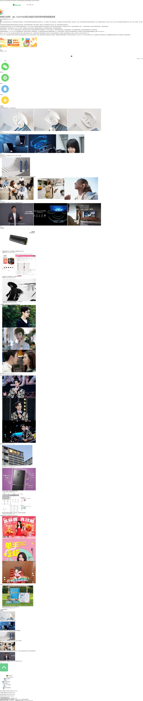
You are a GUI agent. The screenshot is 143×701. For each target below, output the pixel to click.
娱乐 (6, 0)
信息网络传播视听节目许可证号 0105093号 (7, 694)
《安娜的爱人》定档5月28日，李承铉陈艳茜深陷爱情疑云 (10, 304)
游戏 (13, 0)
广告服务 (11, 698)
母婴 (18, 0)
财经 (27, 0)
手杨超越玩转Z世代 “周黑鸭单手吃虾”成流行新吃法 (9, 515)
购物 (36, 0)
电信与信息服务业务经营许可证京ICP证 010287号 (8, 690)
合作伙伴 (8, 698)
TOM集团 (1, 698)
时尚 (11, 0)
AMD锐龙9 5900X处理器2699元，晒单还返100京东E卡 (12, 276)
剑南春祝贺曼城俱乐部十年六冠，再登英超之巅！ (10, 606)
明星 (10, 0)
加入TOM (15, 698)
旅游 (15, 0)
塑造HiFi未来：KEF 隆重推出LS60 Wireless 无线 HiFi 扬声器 (10, 155)
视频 (26, 0)
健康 (29, 0)
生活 (17, 0)
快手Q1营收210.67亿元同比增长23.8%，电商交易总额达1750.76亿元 (14, 465)
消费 (33, 0)
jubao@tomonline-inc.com (28, 700)
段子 (31, 0)
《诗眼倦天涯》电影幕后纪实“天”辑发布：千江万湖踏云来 (12, 301)
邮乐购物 (5, 698)
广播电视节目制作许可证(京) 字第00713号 (7, 692)
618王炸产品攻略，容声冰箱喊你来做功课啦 (10, 490)
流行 (4, 0)
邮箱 (22, 0)
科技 (38, 0)
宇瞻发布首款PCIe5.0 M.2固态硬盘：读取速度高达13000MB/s (13, 251)
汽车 (35, 0)
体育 (8, 0)
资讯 (2, 0)
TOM (1, 157)
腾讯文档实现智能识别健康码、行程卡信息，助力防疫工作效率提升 (14, 512)
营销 (20, 0)
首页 (1, 0)
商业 (24, 0)
